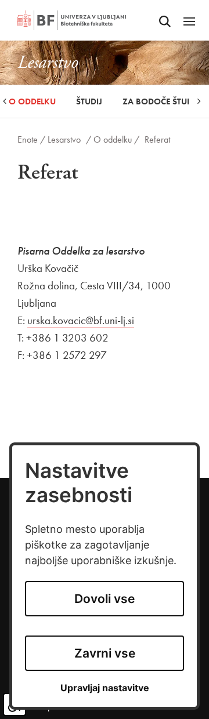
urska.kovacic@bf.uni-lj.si (80, 320)
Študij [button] (89, 101)
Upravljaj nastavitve (104, 687)
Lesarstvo (64, 139)
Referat (157, 139)
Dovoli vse (104, 598)
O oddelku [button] (32, 101)
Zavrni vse (104, 653)
